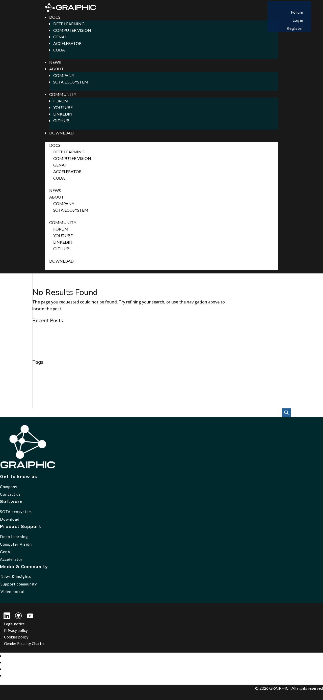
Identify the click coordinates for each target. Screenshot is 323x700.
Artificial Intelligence (137, 372)
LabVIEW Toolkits (173, 388)
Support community (19, 584)
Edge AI (40, 379)
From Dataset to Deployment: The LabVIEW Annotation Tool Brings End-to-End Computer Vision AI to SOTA (136, 349)
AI (35, 370)
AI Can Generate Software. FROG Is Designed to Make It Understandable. (102, 342)
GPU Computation (134, 379)
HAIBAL (259, 380)
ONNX (72, 396)
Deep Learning (69, 23)
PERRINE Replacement (145, 396)
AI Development (58, 371)
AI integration (90, 371)
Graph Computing (190, 380)
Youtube (63, 107)
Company (63, 75)
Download (61, 132)
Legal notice (14, 624)
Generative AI (106, 380)
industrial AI (86, 387)
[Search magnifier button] (286, 412)
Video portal (12, 591)
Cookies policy (16, 637)
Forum (297, 12)
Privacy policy (16, 630)
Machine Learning (246, 388)
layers (228, 388)
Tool (156, 404)
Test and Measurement (91, 405)
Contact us (10, 494)
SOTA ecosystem (16, 511)
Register (295, 28)
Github (61, 120)
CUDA (59, 49)
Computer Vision (72, 30)
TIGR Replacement (135, 404)
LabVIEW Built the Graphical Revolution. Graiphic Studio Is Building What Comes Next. (114, 336)
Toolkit (167, 404)
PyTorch (175, 396)
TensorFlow (62, 404)
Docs (54, 17)
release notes (249, 397)
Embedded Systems (72, 379)
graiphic (163, 378)
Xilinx (179, 404)
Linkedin (62, 113)
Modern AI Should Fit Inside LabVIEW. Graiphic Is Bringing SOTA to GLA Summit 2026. (114, 328)
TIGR (113, 404)
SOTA (40, 403)
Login (297, 20)
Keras (119, 388)
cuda (237, 372)
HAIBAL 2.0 (277, 380)
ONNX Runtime (102, 395)
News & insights (16, 576)
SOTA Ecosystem (70, 81)
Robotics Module (274, 396)
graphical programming (227, 380)
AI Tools (111, 371)
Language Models (206, 388)
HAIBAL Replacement (51, 388)
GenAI (59, 36)
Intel (107, 388)
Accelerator (67, 43)
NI (60, 396)
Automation (166, 371)
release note (229, 396)
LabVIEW (141, 387)
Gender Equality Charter (24, 643)
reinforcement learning (202, 397)
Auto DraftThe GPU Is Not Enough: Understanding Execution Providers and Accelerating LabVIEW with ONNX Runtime (146, 356)
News (55, 62)
